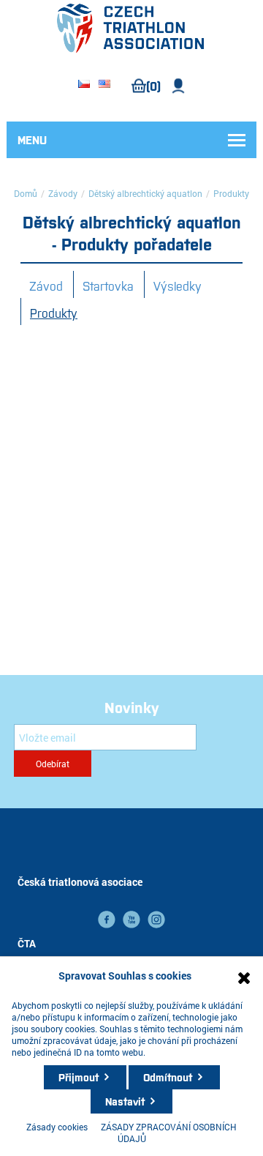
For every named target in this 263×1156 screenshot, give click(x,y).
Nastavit (125, 1101)
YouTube (131, 919)
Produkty (53, 312)
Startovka (108, 285)
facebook (106, 919)
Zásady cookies (57, 1127)
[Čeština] (84, 85)
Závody (62, 193)
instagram (156, 919)
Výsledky (177, 285)
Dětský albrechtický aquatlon (145, 193)
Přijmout (78, 1077)
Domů (25, 193)
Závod (46, 285)
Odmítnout (167, 1077)
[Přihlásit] (178, 86)
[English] (104, 85)
